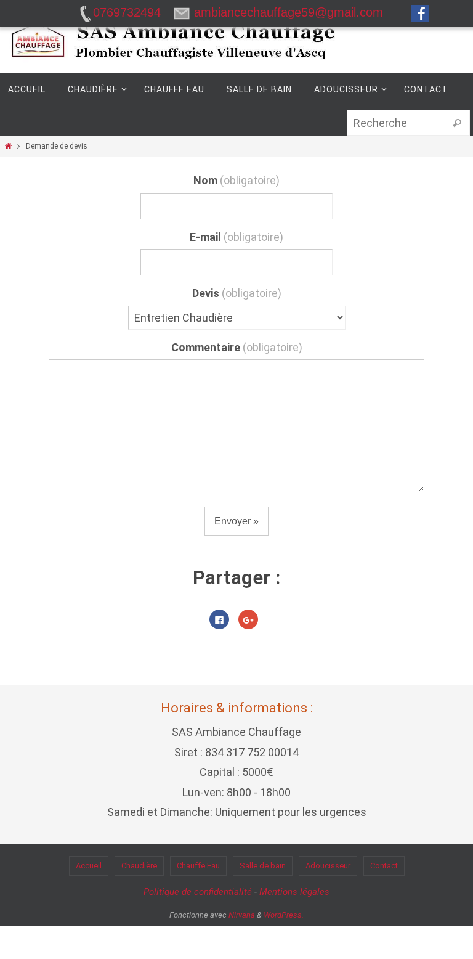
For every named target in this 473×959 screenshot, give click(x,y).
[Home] (8, 146)
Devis (236, 293)
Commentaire (236, 347)
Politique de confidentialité (198, 891)
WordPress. (284, 915)
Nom (236, 180)
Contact (384, 865)
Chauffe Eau (198, 865)
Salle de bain (263, 865)
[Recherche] (457, 123)
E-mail (236, 237)
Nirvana (241, 915)
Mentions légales (294, 891)
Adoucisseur (327, 865)
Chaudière (139, 865)
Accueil (89, 865)
